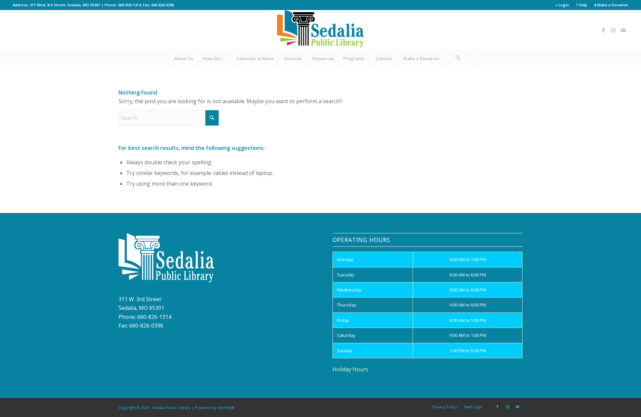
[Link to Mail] (623, 30)
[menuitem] (562, 5)
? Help (581, 4)
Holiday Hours (350, 369)
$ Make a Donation (611, 4)
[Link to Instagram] (613, 30)
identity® (226, 407)
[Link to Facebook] (603, 30)
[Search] (458, 58)
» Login (562, 4)
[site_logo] (320, 30)
